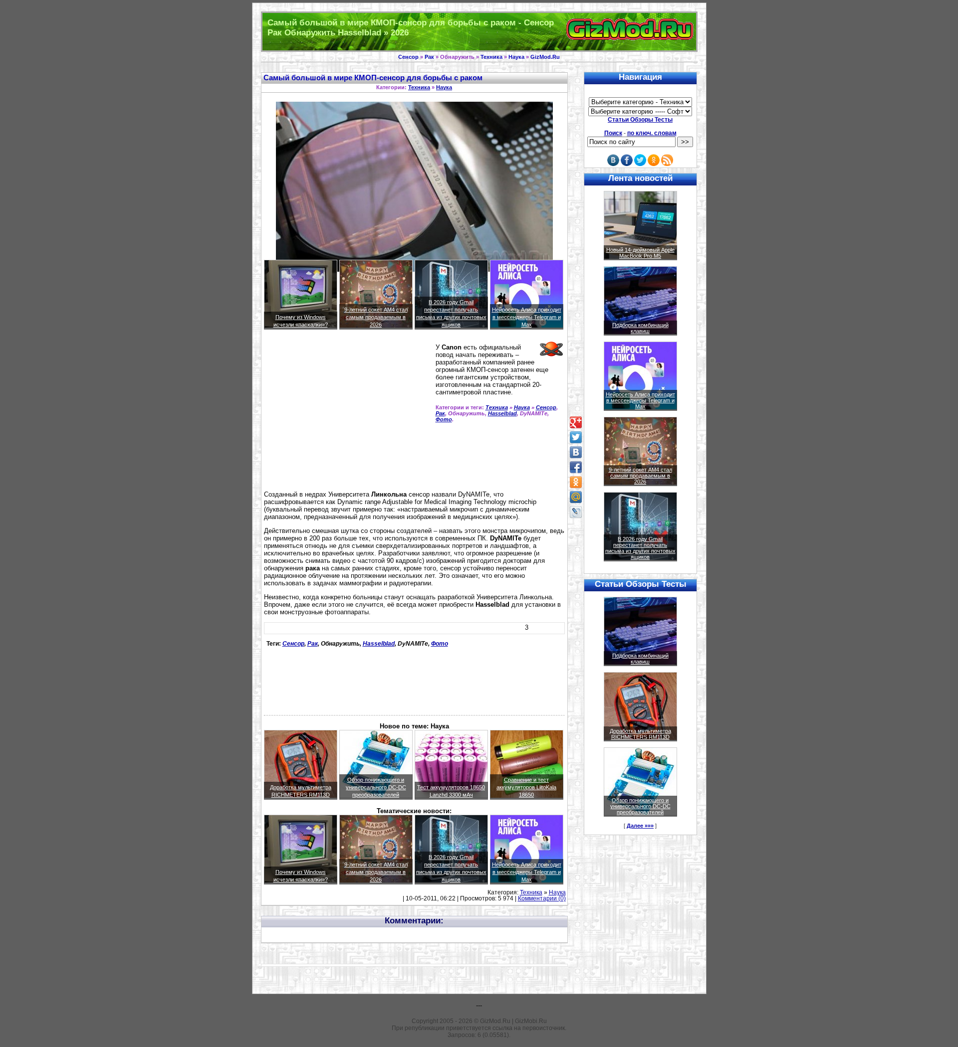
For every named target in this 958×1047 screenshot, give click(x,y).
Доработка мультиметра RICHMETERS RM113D (640, 734)
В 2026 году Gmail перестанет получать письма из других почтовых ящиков (640, 548)
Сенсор (408, 57)
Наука (516, 57)
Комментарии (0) (542, 898)
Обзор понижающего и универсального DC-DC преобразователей (376, 787)
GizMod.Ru (545, 57)
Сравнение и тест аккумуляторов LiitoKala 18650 (526, 787)
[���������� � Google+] (576, 422)
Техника (491, 57)
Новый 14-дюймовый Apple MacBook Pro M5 (640, 253)
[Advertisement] (348, 414)
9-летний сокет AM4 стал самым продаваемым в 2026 (376, 317)
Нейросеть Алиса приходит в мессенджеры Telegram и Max (526, 317)
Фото (444, 419)
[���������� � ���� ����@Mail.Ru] (576, 497)
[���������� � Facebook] (576, 467)
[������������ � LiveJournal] (576, 512)
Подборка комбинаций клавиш (640, 328)
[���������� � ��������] (576, 452)
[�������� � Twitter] (576, 437)
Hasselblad (502, 413)
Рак (429, 57)
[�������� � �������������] (576, 482)
